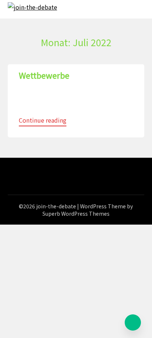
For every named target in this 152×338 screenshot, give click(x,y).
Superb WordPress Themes (76, 213)
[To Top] (133, 322)
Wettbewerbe (44, 75)
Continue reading (42, 120)
